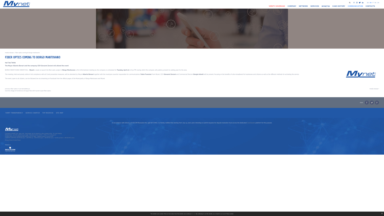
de (368, 2)
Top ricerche (48, 113)
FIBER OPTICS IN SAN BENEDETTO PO (20, 89)
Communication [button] (355, 6)
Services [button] (314, 6)
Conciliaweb (251, 123)
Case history (338, 6)
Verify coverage (277, 6)
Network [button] (303, 6)
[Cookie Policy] (17, 140)
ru (375, 2)
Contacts (370, 6)
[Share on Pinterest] (377, 102)
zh (378, 2)
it (373, 2)
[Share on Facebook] (367, 102)
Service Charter (33, 113)
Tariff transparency (14, 113)
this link (193, 213)
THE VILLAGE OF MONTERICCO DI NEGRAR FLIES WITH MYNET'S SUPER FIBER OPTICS (29, 91)
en (371, 2)
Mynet (325, 6)
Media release (9, 52)
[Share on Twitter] (372, 102)
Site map (59, 113)
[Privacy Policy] (9, 140)
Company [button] (292, 6)
